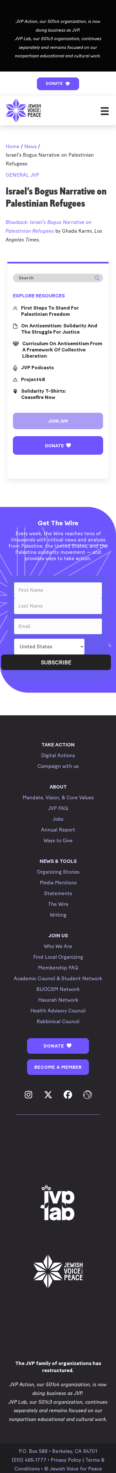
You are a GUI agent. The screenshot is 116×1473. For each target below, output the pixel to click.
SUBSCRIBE (56, 662)
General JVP (22, 175)
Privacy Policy (66, 1460)
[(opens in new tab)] (58, 1203)
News (30, 146)
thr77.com (17, 253)
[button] (58, 83)
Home (12, 146)
